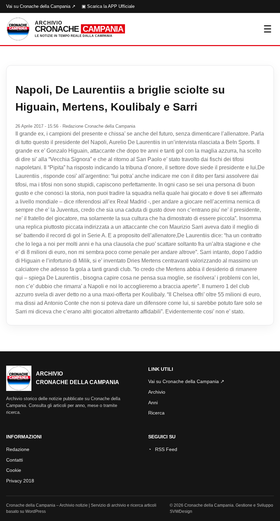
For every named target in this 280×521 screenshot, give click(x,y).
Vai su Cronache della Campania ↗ (40, 6)
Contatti (14, 460)
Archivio (156, 392)
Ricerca (156, 413)
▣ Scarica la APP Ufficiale (108, 6)
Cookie (13, 470)
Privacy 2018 (20, 480)
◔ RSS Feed (162, 449)
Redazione (17, 449)
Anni (153, 402)
